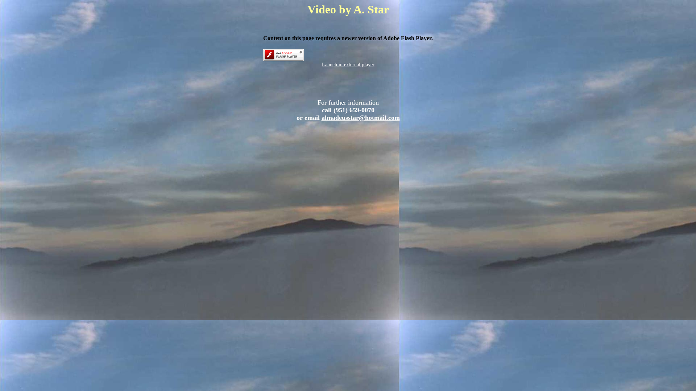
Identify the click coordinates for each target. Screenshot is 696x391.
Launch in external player (348, 64)
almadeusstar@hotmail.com (361, 117)
